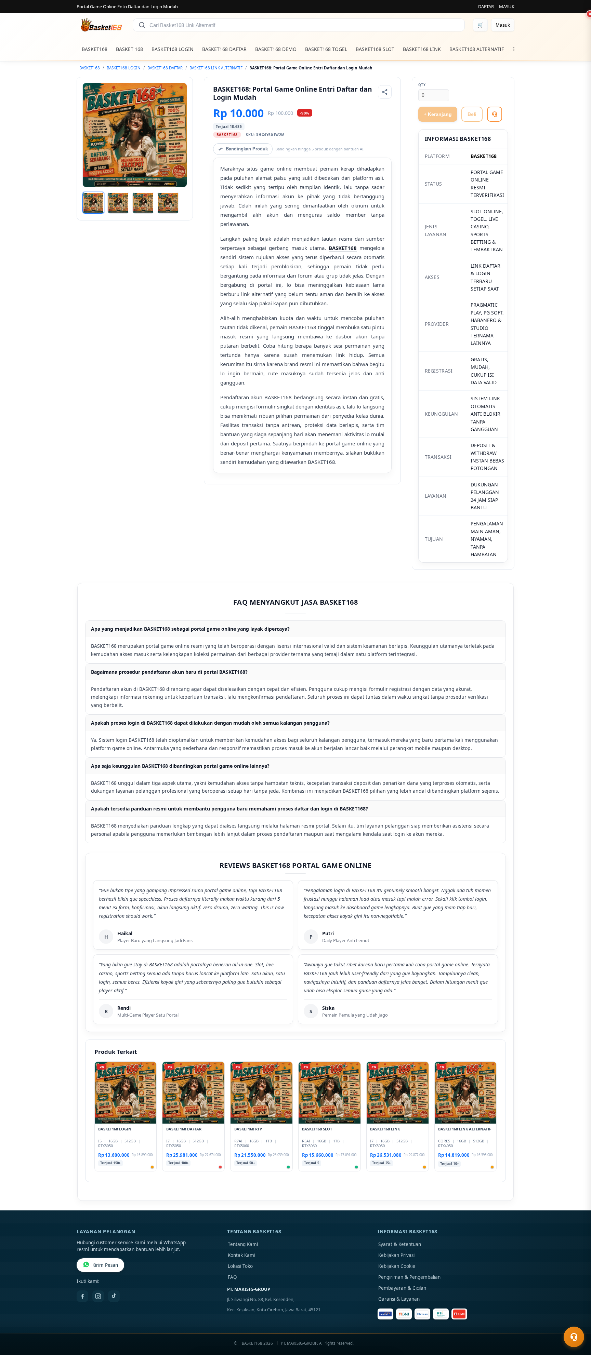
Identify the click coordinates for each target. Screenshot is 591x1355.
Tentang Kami (243, 1244)
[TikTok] (114, 1296)
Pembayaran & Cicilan (402, 1288)
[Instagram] (98, 1296)
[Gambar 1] (93, 203)
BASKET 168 (129, 49)
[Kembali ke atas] (575, 1320)
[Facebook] (82, 1296)
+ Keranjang (438, 114)
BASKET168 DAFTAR (224, 49)
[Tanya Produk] (494, 114)
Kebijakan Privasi (396, 1255)
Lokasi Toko (240, 1266)
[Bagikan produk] (385, 92)
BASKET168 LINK (422, 49)
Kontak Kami (241, 1255)
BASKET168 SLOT (375, 49)
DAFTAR (486, 6)
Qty (422, 85)
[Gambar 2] (118, 203)
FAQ (232, 1277)
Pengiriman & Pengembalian (409, 1277)
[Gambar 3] (143, 203)
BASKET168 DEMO (276, 49)
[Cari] (142, 25)
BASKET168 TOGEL (326, 49)
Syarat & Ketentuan (399, 1244)
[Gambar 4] (168, 203)
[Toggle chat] (574, 1337)
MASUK (506, 6)
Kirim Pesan (105, 1265)
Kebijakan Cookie (396, 1266)
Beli (472, 114)
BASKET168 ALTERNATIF (476, 49)
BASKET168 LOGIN (173, 49)
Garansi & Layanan (399, 1299)
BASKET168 (94, 49)
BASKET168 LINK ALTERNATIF (215, 67)
